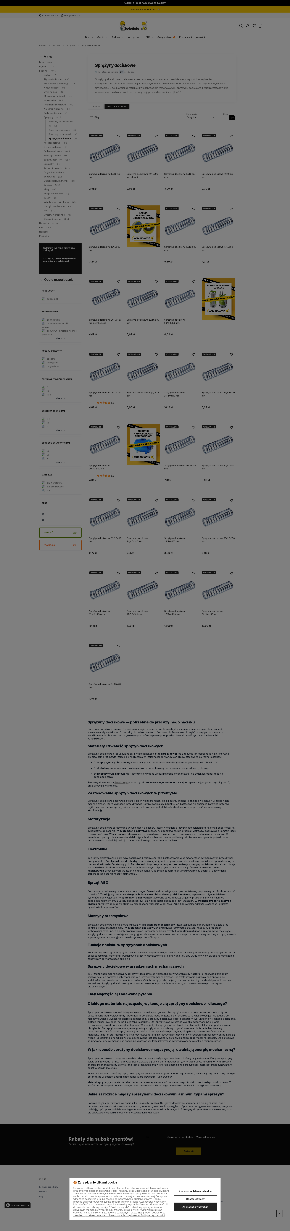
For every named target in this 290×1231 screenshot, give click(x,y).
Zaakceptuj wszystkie (195, 1206)
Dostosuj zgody (195, 1198)
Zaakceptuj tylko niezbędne (195, 1191)
